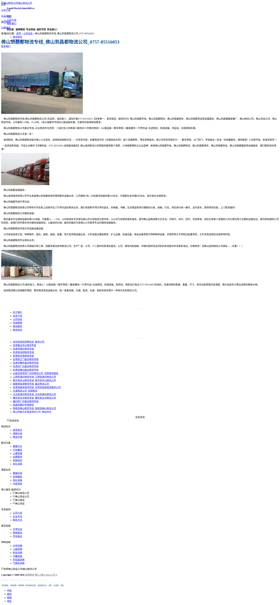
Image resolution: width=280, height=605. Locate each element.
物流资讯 (17, 37)
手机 (9, 590)
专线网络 (17, 323)
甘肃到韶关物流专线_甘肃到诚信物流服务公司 (37, 387)
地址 (9, 601)
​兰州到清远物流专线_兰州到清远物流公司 (34, 394)
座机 (9, 594)
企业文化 (5, 16)
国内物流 (5, 22)
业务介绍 (17, 316)
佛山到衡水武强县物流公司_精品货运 (32, 412)
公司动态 (28, 33)
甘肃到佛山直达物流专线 (25, 370)
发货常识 (17, 40)
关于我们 (17, 312)
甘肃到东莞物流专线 (23, 356)
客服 (9, 597)
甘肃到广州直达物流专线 (25, 366)
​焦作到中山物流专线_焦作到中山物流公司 (34, 380)
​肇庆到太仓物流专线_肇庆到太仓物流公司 (34, 398)
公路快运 (5, 27)
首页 (3, 4)
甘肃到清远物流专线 (23, 349)
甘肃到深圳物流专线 (23, 352)
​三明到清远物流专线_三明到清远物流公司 (34, 377)
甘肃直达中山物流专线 (24, 345)
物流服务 (17, 326)
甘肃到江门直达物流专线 (25, 359)
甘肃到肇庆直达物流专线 (25, 363)
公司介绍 (5, 10)
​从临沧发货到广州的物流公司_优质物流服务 (35, 373)
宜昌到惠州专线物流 (23, 405)
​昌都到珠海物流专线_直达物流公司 (31, 384)
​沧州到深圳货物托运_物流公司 (28, 342)
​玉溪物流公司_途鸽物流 (25, 391)
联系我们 (5, 46)
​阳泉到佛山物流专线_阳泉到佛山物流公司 (34, 408)
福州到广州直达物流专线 (25, 401)
